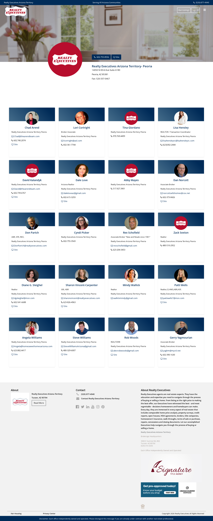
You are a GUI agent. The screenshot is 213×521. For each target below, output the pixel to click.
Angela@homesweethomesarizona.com (33, 346)
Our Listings (183, 10)
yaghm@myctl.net (172, 350)
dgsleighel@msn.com (24, 298)
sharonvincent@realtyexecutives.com (81, 298)
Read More (39, 403)
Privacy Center (49, 513)
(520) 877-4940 (202, 2)
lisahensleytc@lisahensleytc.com (178, 140)
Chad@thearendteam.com (27, 136)
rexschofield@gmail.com (125, 245)
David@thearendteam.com (27, 188)
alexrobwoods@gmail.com (126, 350)
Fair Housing (16, 513)
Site (117, 57)
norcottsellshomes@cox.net (176, 193)
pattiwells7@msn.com (173, 298)
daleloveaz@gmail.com (74, 193)
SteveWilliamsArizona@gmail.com (79, 346)
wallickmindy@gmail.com (125, 298)
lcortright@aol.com (72, 140)
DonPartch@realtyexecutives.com (30, 245)
